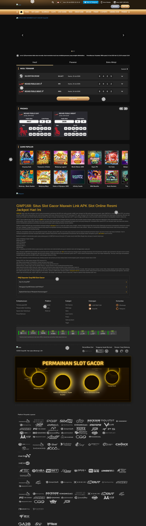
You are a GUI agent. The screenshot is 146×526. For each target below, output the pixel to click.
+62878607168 (97, 305)
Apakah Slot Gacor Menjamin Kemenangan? (33, 292)
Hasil (35, 62)
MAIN (28, 157)
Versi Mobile (107, 2)
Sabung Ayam (114, 12)
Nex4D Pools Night (33, 91)
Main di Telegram (92, 2)
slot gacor (53, 225)
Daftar (125, 6)
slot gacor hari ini (74, 270)
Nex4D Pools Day (32, 84)
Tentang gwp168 (21, 305)
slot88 (41, 219)
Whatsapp (122, 305)
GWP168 (18, 213)
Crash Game (79, 12)
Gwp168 (94, 308)
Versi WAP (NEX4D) (122, 2)
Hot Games (35, 12)
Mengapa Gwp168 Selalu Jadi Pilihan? (31, 287)
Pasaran (73, 62)
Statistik (123, 69)
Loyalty (47, 308)
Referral (47, 311)
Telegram (122, 308)
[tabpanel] (73, 35)
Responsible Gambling (23, 308)
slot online (101, 233)
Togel (27, 12)
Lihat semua (73, 98)
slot (63, 251)
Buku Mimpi (111, 62)
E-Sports (104, 12)
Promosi (124, 12)
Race (70, 12)
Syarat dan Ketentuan (23, 311)
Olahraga (45, 12)
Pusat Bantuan (21, 314)
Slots (53, 12)
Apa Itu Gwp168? (24, 282)
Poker (96, 12)
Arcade (88, 12)
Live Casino (62, 12)
